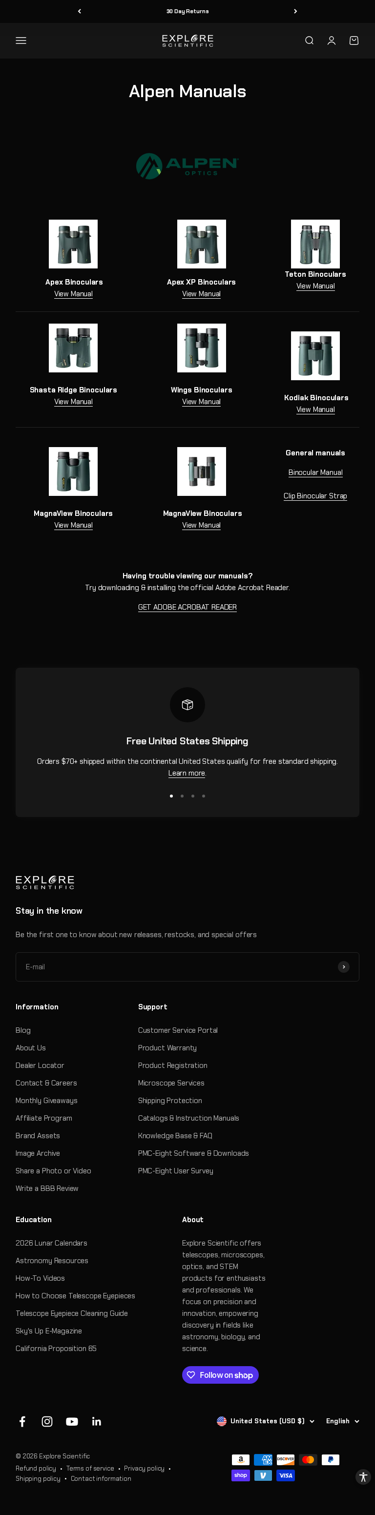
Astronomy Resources (52, 1261)
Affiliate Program (44, 1118)
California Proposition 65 (56, 1348)
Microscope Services (171, 1083)
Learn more (187, 773)
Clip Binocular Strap (315, 496)
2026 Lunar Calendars (51, 1243)
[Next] (295, 11)
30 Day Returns (188, 11)
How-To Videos (40, 1278)
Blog (23, 1030)
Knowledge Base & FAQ (175, 1136)
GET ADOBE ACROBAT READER (187, 607)
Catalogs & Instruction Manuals (189, 1118)
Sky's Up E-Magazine (49, 1331)
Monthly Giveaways (46, 1101)
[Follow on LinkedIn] (97, 1421)
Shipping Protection (170, 1101)
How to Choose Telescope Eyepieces (75, 1296)
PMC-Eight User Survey (175, 1171)
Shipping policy (38, 1478)
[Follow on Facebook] (22, 1421)
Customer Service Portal (178, 1030)
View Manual (73, 294)
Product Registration (173, 1065)
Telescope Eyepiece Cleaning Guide (72, 1313)
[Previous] (79, 11)
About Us (31, 1048)
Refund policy (36, 1468)
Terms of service (90, 1468)
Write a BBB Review (47, 1188)
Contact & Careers (46, 1083)
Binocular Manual (316, 472)
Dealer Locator (40, 1065)
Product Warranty (167, 1048)
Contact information (101, 1478)
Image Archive (38, 1153)
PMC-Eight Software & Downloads (194, 1153)
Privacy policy (144, 1468)
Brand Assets (38, 1136)
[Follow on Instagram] (47, 1421)
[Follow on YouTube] (72, 1421)
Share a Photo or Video (53, 1171)
